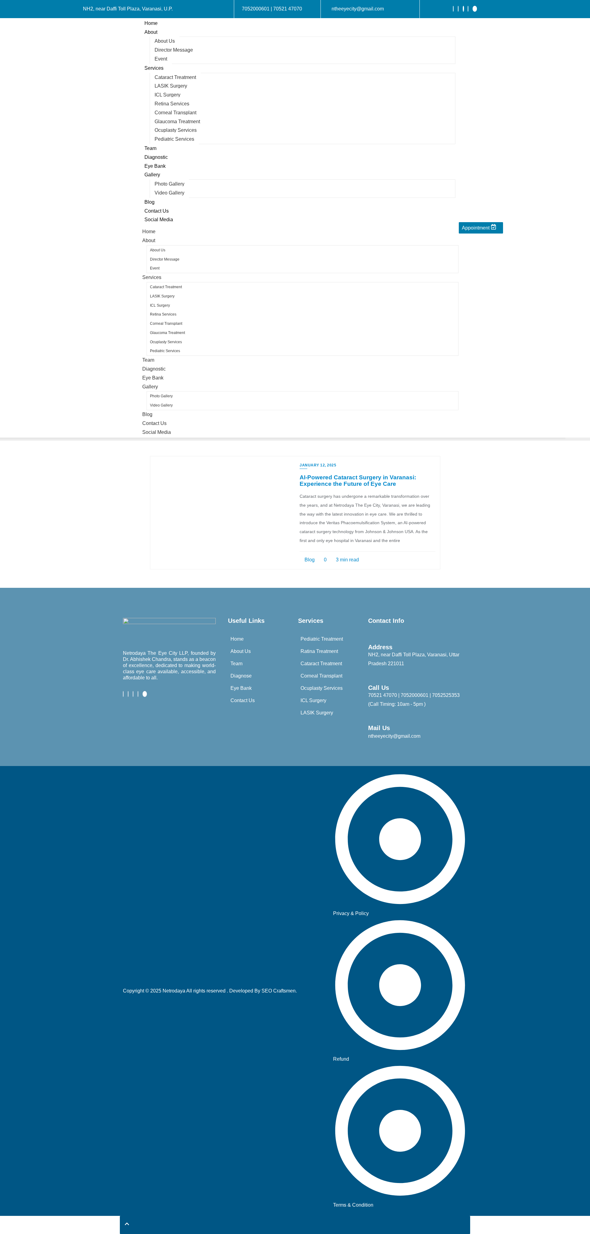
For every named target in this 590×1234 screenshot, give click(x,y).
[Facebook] (453, 9)
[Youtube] (475, 9)
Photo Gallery (169, 184)
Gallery (152, 174)
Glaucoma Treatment (177, 121)
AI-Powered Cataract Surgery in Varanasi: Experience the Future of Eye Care (358, 480)
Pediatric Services (174, 139)
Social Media (158, 219)
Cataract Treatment (175, 77)
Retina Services (172, 103)
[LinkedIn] (463, 9)
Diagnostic (156, 157)
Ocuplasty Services (176, 130)
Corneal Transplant (175, 112)
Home (151, 23)
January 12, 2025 (318, 465)
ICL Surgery (167, 94)
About (150, 32)
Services (153, 68)
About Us (165, 41)
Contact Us (156, 211)
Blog (149, 202)
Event (161, 58)
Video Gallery (169, 192)
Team (150, 148)
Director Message (174, 50)
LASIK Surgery (171, 85)
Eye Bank (155, 166)
